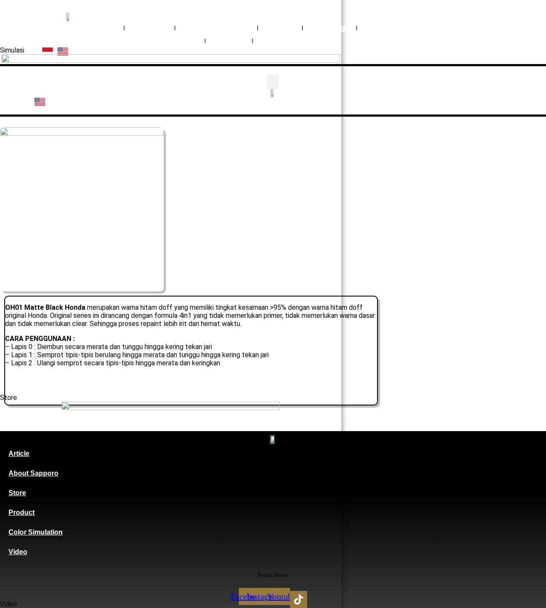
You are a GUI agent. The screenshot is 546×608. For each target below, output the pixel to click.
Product (22, 512)
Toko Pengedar (164, 40)
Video (280, 27)
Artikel (228, 40)
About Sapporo (33, 473)
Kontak (278, 40)
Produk (149, 27)
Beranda (96, 27)
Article (19, 453)
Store (17, 492)
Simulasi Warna (216, 27)
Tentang (330, 27)
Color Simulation (36, 532)
